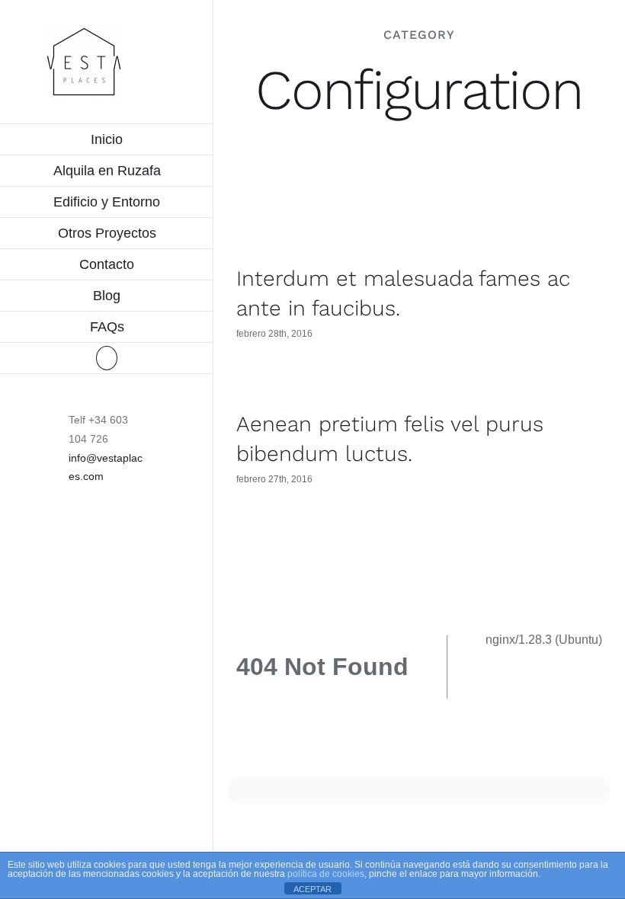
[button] (106, 358)
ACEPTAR (312, 889)
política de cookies (325, 874)
